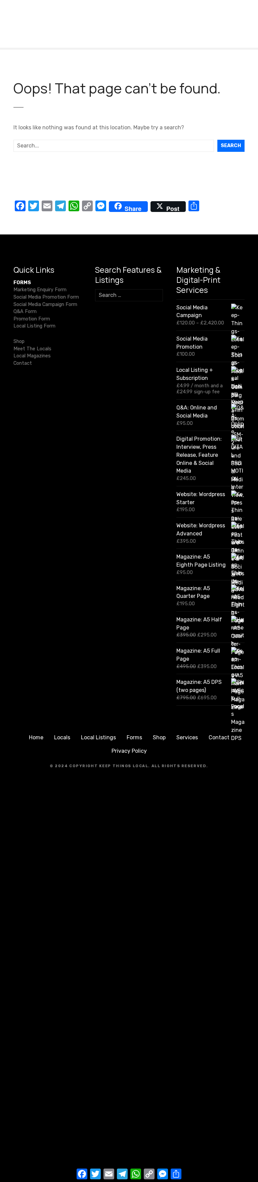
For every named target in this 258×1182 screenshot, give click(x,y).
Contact (22, 363)
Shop (19, 341)
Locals (62, 737)
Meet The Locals (32, 349)
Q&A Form (25, 311)
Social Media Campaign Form (45, 304)
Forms (134, 737)
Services (187, 737)
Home (36, 737)
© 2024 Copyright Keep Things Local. (100, 766)
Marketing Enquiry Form (40, 290)
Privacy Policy (129, 751)
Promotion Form (31, 319)
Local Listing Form (34, 326)
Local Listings (98, 737)
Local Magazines (32, 356)
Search (231, 145)
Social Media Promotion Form (46, 297)
